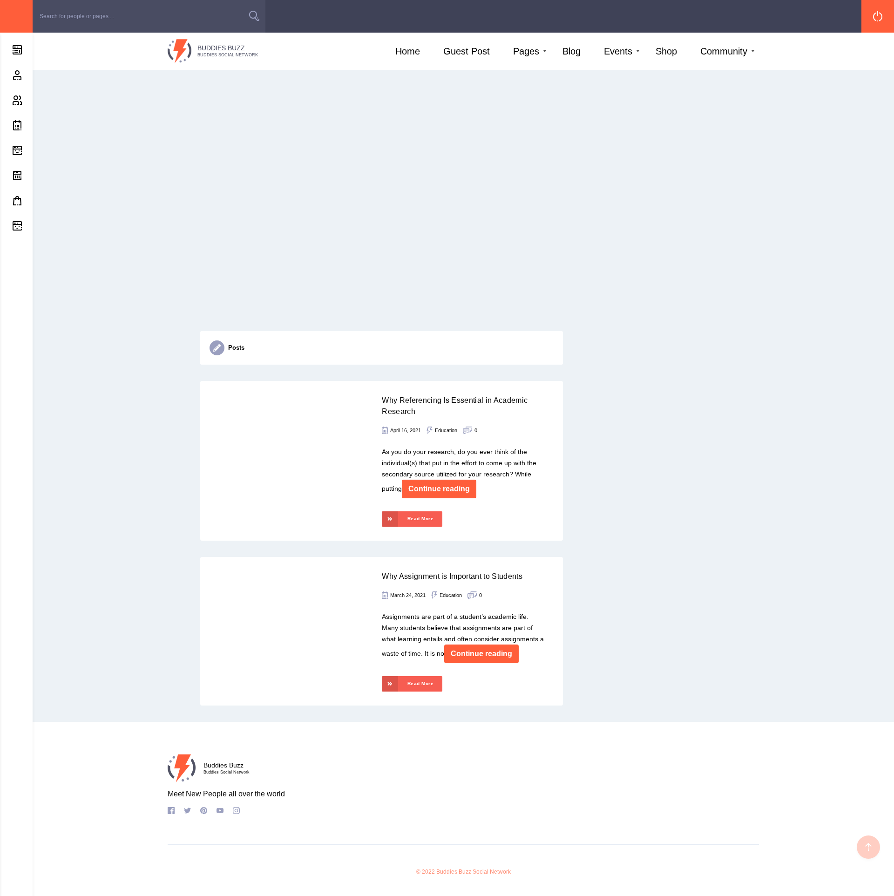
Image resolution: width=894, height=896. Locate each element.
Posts (236, 347)
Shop (666, 51)
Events (618, 51)
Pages (526, 51)
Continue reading (439, 489)
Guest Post (466, 51)
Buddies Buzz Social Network (473, 872)
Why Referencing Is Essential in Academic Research (455, 405)
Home (407, 51)
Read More (420, 518)
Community (723, 51)
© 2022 (425, 872)
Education (446, 430)
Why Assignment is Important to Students (452, 576)
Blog (571, 51)
